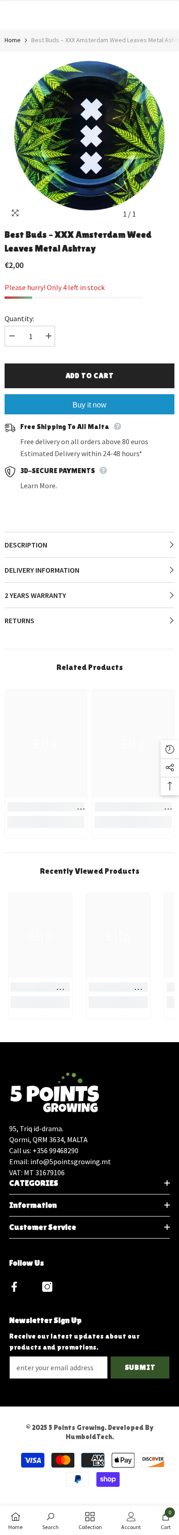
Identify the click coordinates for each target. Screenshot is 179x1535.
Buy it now (89, 405)
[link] (45, 806)
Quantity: (19, 318)
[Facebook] (14, 1287)
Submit (140, 1367)
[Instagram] (47, 1287)
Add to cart (90, 375)
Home (13, 40)
